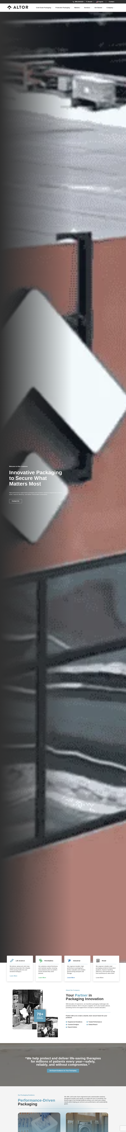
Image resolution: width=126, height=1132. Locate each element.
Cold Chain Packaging (43, 7)
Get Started (98, 7)
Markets (77, 7)
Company (110, 7)
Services (87, 7)
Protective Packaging (63, 7)
